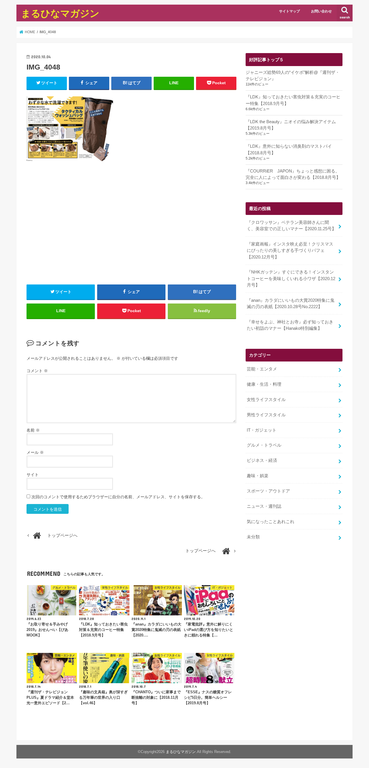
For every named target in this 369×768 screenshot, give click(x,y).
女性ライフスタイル (266, 399)
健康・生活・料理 (264, 384)
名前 (33, 430)
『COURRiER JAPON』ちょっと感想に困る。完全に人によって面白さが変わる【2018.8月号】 (293, 174)
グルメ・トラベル (264, 445)
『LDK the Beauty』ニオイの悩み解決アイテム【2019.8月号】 (291, 124)
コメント (37, 370)
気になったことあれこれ (270, 521)
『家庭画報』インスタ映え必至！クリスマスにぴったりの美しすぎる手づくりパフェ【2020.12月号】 (290, 250)
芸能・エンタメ (262, 369)
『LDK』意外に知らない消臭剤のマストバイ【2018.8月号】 (289, 149)
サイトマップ (289, 11)
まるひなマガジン (60, 13)
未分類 (253, 537)
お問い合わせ (321, 11)
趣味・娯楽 (257, 475)
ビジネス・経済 (262, 460)
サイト (33, 474)
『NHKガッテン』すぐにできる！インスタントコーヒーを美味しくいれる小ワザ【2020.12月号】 (291, 278)
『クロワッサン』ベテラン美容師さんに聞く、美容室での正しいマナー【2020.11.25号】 (291, 225)
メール (35, 452)
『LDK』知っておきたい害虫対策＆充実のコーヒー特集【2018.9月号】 (293, 100)
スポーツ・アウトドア (268, 491)
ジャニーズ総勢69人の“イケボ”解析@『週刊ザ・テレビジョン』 (293, 75)
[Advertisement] (131, 230)
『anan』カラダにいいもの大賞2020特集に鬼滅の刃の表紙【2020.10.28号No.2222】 (290, 303)
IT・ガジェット (261, 430)
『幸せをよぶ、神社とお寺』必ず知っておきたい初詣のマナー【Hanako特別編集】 (290, 325)
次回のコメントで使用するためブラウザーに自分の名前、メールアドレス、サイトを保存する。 (118, 496)
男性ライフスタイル (266, 415)
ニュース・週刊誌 (264, 506)
